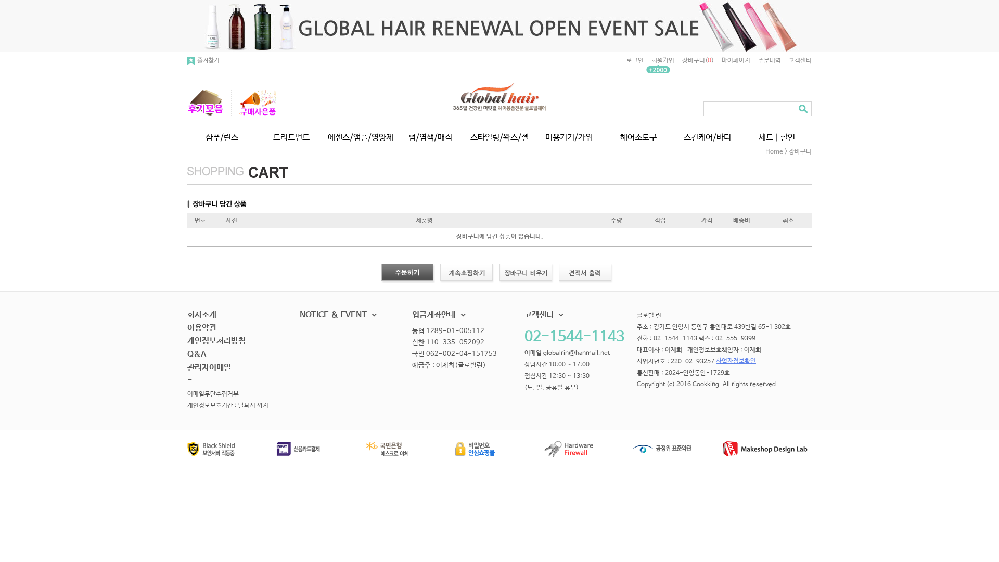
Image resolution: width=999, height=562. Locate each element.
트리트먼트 (291, 138)
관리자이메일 (209, 368)
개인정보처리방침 (216, 341)
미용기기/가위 (569, 138)
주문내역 (769, 61)
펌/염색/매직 (430, 138)
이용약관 (201, 328)
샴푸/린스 (222, 138)
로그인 (635, 61)
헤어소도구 (638, 138)
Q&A (196, 355)
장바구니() (698, 61)
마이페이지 (736, 61)
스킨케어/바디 (707, 138)
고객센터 (800, 61)
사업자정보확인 (736, 361)
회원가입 (662, 61)
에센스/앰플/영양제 (360, 138)
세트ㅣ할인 (777, 138)
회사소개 (201, 315)
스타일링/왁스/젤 (499, 138)
